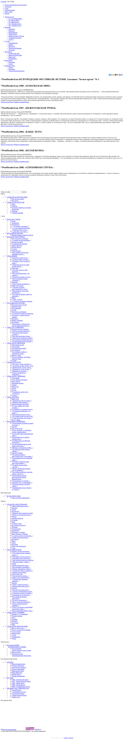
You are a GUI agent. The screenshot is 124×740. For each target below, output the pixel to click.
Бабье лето (12, 57)
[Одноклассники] (114, 74)
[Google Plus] (120, 74)
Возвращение (13, 32)
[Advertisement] (62, 182)
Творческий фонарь (15, 48)
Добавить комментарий (21, 102)
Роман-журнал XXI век (16, 36)
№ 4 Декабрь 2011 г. (15, 24)
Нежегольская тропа (15, 55)
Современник (13, 43)
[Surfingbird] (122, 74)
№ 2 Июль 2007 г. (14, 20)
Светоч (11, 39)
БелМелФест (13, 59)
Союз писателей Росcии (16, 71)
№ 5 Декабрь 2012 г (15, 25)
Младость (12, 46)
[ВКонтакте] (110, 74)
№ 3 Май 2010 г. (14, 22)
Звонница (12, 29)
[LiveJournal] (118, 74)
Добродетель (13, 34)
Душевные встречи (15, 38)
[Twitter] (112, 74)
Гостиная (12, 50)
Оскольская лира (14, 53)
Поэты (11, 64)
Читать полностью (7, 102)
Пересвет (12, 31)
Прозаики (12, 62)
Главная (3, 1)
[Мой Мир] (116, 74)
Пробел (11, 45)
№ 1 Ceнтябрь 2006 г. (15, 18)
